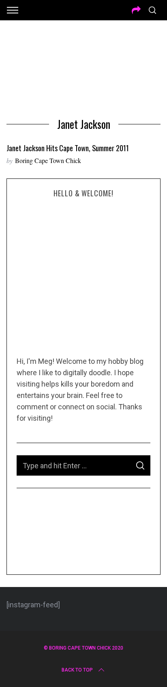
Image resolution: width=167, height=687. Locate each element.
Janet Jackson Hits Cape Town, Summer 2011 (67, 147)
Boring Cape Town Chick (48, 160)
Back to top (77, 670)
